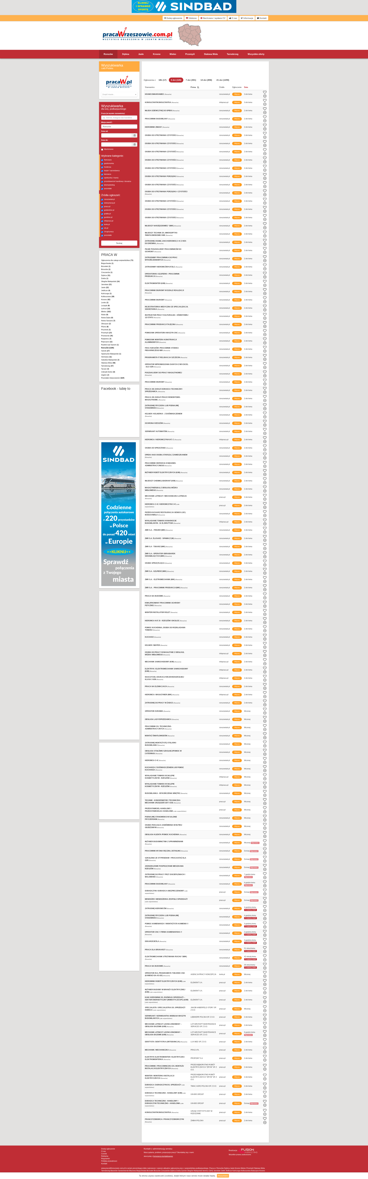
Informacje (248, 18)
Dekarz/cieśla (152, 941)
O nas (234, 18)
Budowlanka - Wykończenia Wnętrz (162, 793)
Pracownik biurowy (155, 300)
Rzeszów (108, 54)
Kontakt (263, 18)
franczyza (108, 160)
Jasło (141, 54)
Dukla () (104, 278)
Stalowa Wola (211, 54)
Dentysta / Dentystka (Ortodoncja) (162, 1042)
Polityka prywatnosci (109, 1161)
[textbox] (119, 94)
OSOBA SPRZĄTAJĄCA (155, 563)
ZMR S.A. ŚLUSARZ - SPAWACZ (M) (159, 538)
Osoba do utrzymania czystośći (160, 152)
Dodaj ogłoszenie (174, 18)
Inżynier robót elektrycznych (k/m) (162, 472)
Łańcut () (105, 309)
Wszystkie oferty (256, 54)
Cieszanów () (107, 272)
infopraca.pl (108, 221)
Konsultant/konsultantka (158, 1112)
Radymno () (106, 339)
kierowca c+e (151, 760)
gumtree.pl (108, 217)
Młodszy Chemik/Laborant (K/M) (160, 481)
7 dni (191, 80)
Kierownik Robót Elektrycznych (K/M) (163, 981)
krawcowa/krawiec (154, 94)
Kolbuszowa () (107, 297)
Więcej (237, 94)
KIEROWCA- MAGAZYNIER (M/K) (158, 695)
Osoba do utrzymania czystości (160, 135)
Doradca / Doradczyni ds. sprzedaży (163, 1085)
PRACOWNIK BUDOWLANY (156, 884)
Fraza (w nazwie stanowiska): (113, 113)
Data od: (104, 131)
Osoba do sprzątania (155, 448)
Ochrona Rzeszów (154, 423)
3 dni (176, 80)
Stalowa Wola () (108, 363)
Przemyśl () (106, 333)
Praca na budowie (154, 596)
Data (246, 87)
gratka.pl (107, 214)
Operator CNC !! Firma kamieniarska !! (163, 932)
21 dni (222, 80)
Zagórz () (105, 375)
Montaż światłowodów (156, 736)
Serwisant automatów (156, 431)
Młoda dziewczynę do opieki (158, 111)
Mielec (173, 54)
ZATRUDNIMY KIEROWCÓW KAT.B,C (160, 267)
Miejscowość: (106, 122)
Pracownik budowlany (156, 119)
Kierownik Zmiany (153, 127)
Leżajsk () (105, 306)
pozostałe (108, 189)
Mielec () (106, 312)
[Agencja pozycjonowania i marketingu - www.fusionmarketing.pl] (248, 1150)
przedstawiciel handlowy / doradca (117, 181)
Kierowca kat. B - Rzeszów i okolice (162, 621)
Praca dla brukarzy (155, 950)
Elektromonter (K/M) (155, 283)
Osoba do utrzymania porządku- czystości (166, 192)
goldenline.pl (109, 210)
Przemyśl (190, 54)
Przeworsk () (107, 336)
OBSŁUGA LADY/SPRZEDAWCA (158, 719)
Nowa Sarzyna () (108, 321)
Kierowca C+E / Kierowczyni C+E (160, 504)
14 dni (206, 80)
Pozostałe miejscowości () (112, 378)
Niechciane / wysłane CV (213, 18)
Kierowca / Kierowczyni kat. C (159, 440)
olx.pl (106, 228)
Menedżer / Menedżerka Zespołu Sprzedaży (166, 899)
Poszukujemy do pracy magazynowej (163, 373)
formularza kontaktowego (163, 1156)
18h (162, 80)
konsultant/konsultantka (158, 102)
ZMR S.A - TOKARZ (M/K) (155, 547)
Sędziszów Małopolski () (111, 354)
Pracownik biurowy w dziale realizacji (164, 290)
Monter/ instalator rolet (157, 612)
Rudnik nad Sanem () (110, 345)
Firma (193, 87)
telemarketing (109, 185)
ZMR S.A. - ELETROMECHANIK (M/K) (160, 579)
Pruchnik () (106, 330)
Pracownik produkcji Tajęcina (160, 324)
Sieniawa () (106, 357)
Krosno (156, 54)
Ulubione (192, 18)
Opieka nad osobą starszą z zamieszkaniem (166, 455)
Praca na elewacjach (156, 686)
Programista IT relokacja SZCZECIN (162, 357)
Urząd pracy (109, 232)
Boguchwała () (107, 263)
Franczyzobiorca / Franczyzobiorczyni (164, 1119)
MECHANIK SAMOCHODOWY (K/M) (159, 662)
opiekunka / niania (111, 178)
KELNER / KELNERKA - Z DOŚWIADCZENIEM (163, 414)
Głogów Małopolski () (110, 281)
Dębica (125, 54)
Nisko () (104, 315)
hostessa (107, 167)
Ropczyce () (107, 342)
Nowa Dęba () (107, 318)
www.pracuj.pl (109, 203)
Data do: (104, 140)
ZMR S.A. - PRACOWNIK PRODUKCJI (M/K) (162, 588)
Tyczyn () (105, 369)
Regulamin (105, 1159)
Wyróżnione (108, 149)
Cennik (104, 1154)
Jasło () (105, 287)
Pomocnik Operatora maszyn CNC (161, 333)
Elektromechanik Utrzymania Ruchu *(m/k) (166, 957)
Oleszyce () (106, 324)
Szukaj (119, 243)
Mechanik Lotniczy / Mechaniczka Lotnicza (166, 496)
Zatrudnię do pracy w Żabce (159, 703)
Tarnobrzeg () (107, 366)
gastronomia (109, 163)
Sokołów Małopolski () (110, 360)
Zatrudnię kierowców (155, 908)
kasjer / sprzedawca (112, 171)
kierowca (107, 174)
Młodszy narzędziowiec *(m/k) (159, 226)
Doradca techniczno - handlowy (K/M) (163, 1093)
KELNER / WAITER (152, 645)
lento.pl (107, 224)
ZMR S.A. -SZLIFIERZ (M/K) (156, 571)
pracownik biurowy (155, 382)
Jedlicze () (105, 291)
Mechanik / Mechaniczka (157, 1050)
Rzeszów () (107, 348)
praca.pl (107, 206)
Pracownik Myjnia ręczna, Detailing (163, 851)
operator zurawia (154, 711)
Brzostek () (106, 266)
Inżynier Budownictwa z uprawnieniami (164, 842)
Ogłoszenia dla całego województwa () (117, 260)
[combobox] (119, 94)
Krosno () (105, 300)
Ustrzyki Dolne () (108, 372)
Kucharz (149, 637)
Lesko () (105, 303)
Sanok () (105, 351)
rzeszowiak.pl (109, 199)
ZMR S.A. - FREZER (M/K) (155, 530)
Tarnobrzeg (232, 54)
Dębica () (105, 275)
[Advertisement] (231, 35)
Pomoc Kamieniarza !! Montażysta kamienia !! (166, 924)
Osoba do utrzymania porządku (161, 176)
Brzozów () (106, 269)
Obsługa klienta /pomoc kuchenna (162, 834)
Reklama (104, 1156)
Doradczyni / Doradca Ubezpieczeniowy (164, 891)
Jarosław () (106, 284)
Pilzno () (105, 327)
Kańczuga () (106, 294)
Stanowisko (150, 87)
